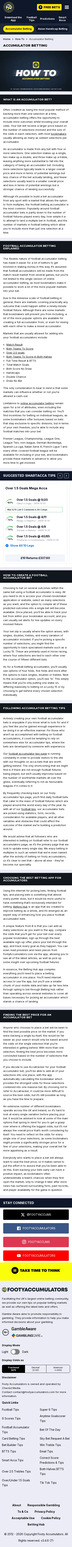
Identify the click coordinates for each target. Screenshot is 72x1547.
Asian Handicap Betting (52, 28)
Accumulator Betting (19, 28)
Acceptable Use (23, 1518)
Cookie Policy (50, 1518)
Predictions (47, 18)
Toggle (15, 1351)
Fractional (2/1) (13, 1368)
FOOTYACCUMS (39, 1242)
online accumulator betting (37, 403)
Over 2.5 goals (15, 352)
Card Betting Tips (13, 1438)
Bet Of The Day (50, 1429)
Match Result (14, 344)
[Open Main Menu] (67, 7)
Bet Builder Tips (12, 1445)
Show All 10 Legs (22, 545)
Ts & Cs (22, 1511)
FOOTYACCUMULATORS (39, 1228)
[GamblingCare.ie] (27, 1336)
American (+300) (58, 1368)
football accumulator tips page (28, 753)
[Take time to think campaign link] (36, 1273)
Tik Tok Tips (48, 1482)
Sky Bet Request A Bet (55, 1438)
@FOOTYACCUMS (39, 1214)
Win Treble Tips (50, 1445)
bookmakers (58, 133)
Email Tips (46, 1451)
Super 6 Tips (48, 1409)
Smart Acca (62, 19)
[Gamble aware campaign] (27, 1328)
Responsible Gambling (43, 1505)
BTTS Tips (9, 1451)
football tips (28, 809)
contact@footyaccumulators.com (34, 1392)
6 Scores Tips (11, 1418)
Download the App (13, 19)
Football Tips (32, 19)
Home (6, 39)
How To (19, 39)
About (16, 1505)
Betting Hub (20, 906)
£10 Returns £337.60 (35, 558)
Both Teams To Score (19, 348)
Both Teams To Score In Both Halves (29, 356)
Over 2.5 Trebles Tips (16, 1471)
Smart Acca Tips (12, 1460)
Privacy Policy (45, 1511)
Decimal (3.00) (36, 1368)
